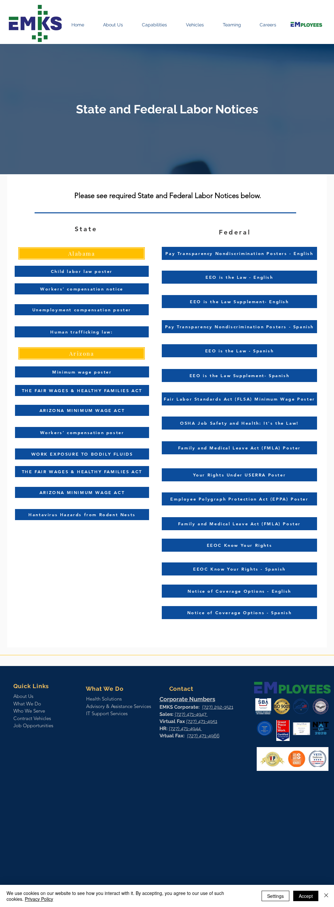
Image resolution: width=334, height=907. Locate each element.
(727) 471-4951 (201, 721)
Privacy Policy (39, 899)
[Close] (326, 896)
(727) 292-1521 (217, 707)
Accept (306, 896)
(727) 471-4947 (191, 714)
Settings (275, 896)
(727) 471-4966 (203, 736)
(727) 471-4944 (185, 728)
